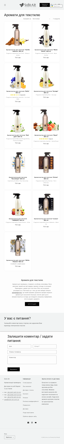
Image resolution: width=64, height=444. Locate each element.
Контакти (25, 394)
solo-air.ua (47, 437)
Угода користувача (28, 412)
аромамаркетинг (17, 292)
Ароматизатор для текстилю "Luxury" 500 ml (46, 219)
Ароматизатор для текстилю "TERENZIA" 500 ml (18, 219)
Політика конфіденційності (31, 401)
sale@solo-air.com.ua (11, 399)
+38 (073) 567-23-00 (14, 397)
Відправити (13, 369)
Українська (9, 437)
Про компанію (27, 386)
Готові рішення (27, 382)
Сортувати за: (27, 18)
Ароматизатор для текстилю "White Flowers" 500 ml (17, 261)
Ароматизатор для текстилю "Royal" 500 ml (46, 135)
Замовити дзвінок (45, 4)
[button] (5, 5)
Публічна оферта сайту (30, 416)
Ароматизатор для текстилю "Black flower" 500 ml (46, 50)
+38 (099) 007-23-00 (14, 395)
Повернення (26, 405)
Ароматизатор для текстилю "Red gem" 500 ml (18, 135)
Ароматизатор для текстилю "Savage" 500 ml (46, 92)
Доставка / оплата (28, 390)
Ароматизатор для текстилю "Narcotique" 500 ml (18, 178)
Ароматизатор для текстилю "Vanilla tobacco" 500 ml (18, 50)
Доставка (25, 409)
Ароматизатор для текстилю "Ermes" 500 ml (46, 178)
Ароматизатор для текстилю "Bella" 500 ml (17, 92)
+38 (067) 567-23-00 (14, 392)
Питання (25, 397)
